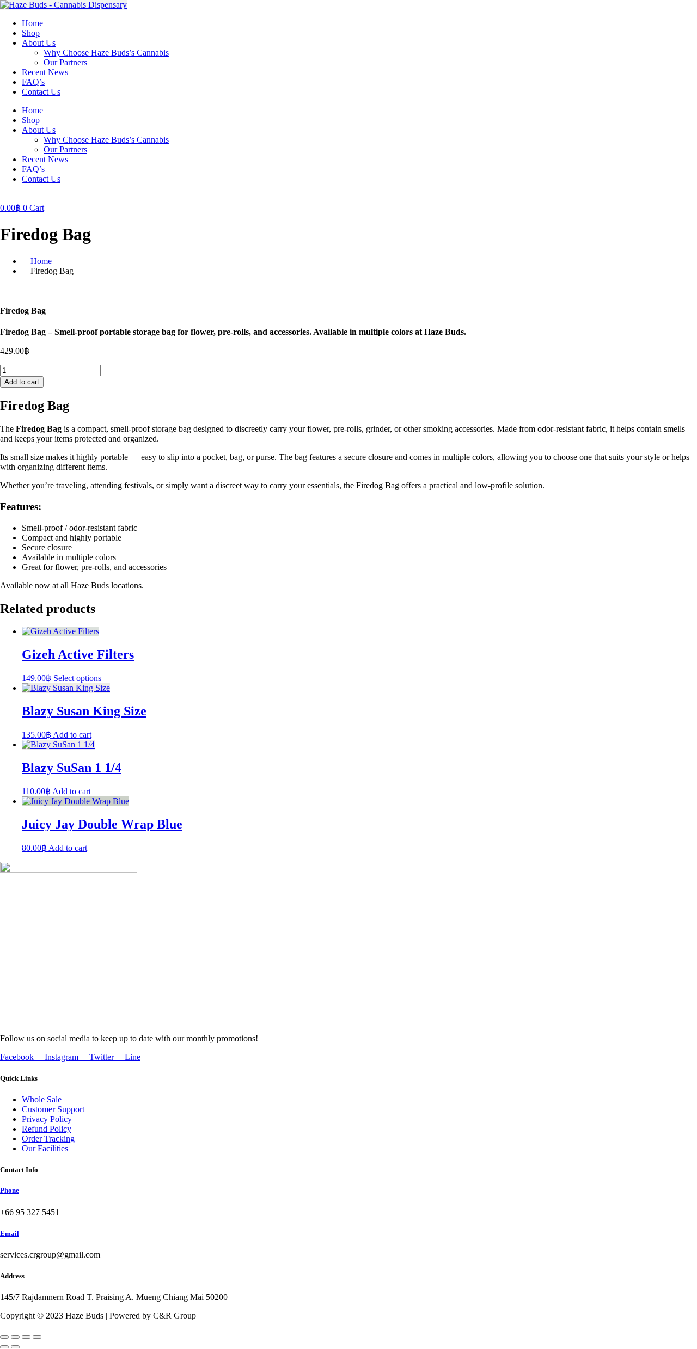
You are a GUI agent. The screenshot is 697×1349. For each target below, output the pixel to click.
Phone (9, 1190)
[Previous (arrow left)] (4, 1346)
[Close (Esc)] (37, 1337)
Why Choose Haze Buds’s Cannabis (106, 52)
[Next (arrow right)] (15, 1346)
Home (32, 23)
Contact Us (41, 91)
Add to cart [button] (72, 734)
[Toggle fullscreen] (15, 1337)
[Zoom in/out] (4, 1337)
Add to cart (21, 382)
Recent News (45, 72)
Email (9, 1233)
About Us (39, 42)
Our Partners (65, 62)
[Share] (26, 1337)
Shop (31, 33)
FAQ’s (33, 82)
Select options (77, 678)
